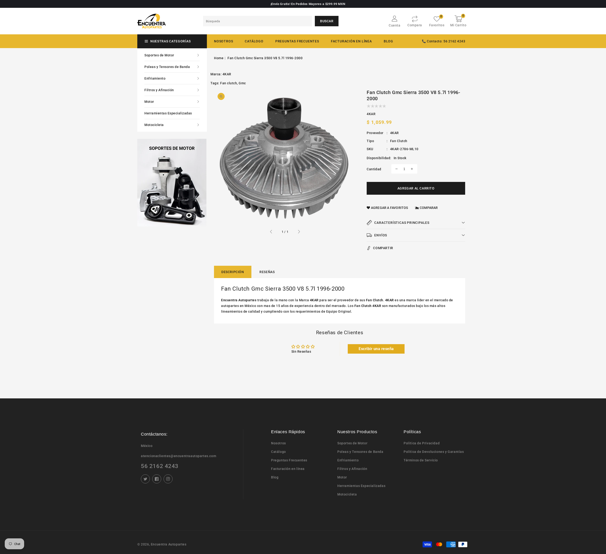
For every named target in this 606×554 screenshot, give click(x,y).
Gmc (242, 83)
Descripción (232, 272)
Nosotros (278, 443)
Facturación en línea (288, 469)
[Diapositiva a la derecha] (298, 232)
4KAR (227, 74)
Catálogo (254, 41)
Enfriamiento (154, 78)
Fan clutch (228, 83)
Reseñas (267, 272)
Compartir (383, 248)
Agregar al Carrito (416, 188)
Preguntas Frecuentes (289, 460)
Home (218, 58)
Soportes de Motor (159, 55)
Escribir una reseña (376, 349)
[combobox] (257, 21)
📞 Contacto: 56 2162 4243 (443, 41)
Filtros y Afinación (159, 90)
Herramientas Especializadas (168, 113)
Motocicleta (154, 125)
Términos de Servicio (421, 460)
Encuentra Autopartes (169, 544)
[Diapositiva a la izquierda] (271, 232)
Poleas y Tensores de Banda (167, 67)
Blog (274, 477)
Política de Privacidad (422, 443)
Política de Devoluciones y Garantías (434, 452)
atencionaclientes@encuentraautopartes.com (178, 456)
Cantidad (374, 169)
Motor (149, 102)
